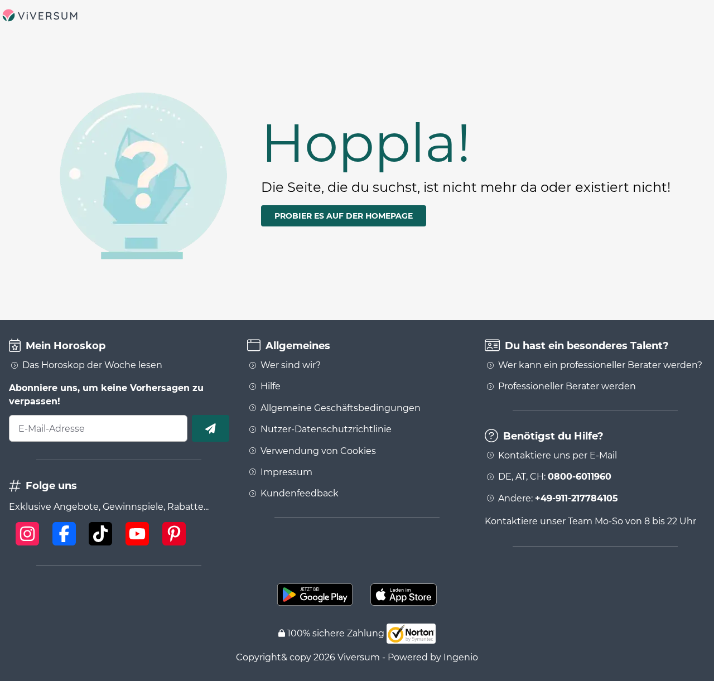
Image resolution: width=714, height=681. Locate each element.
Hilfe (270, 386)
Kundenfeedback (299, 494)
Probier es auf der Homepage (343, 216)
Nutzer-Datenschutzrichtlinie (326, 429)
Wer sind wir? (290, 365)
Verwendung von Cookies (318, 451)
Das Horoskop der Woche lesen (92, 365)
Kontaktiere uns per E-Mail (557, 456)
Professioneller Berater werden (567, 386)
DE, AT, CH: (554, 477)
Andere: (558, 499)
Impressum (286, 472)
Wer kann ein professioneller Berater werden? (600, 365)
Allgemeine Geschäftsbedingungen (340, 408)
